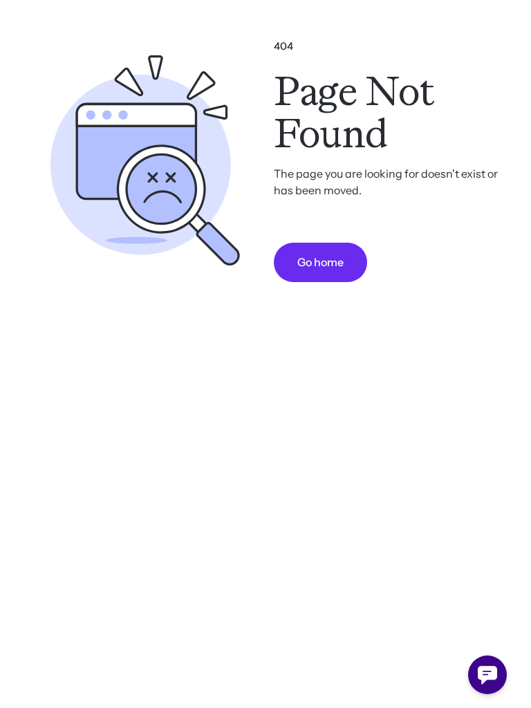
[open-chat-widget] (487, 674)
